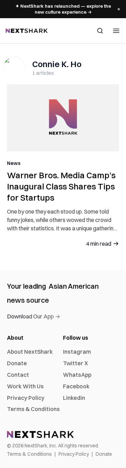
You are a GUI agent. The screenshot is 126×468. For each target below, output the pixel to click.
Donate (17, 363)
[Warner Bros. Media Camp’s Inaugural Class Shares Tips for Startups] (63, 117)
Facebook (76, 386)
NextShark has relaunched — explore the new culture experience (63, 9)
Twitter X (75, 363)
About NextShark (30, 351)
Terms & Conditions (33, 408)
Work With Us (25, 386)
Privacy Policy (25, 397)
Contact (18, 374)
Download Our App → (33, 316)
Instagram (77, 351)
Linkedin (74, 397)
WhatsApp (77, 374)
